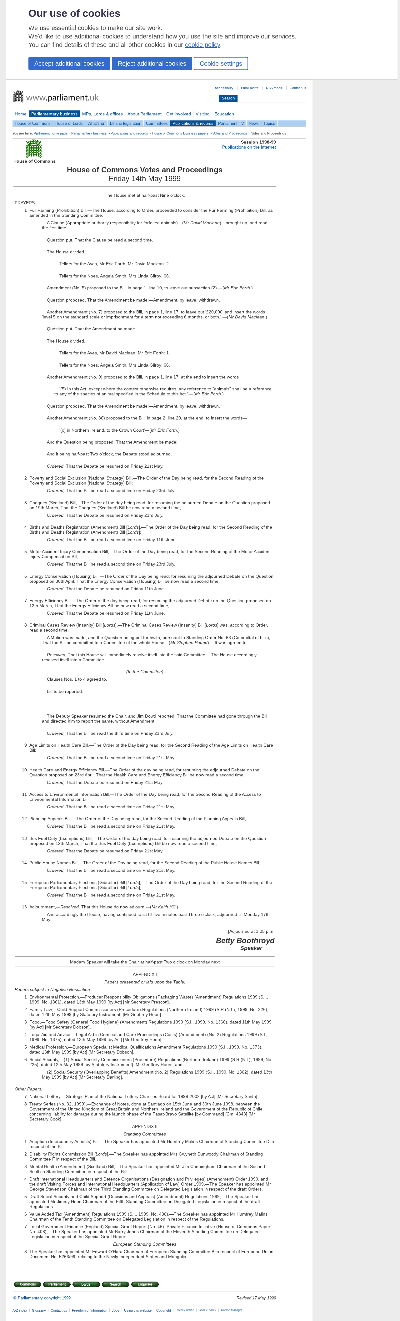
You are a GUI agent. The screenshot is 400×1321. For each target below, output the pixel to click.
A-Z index (19, 1310)
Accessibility (224, 88)
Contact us (298, 88)
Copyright (163, 1310)
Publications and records (129, 133)
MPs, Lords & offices (102, 113)
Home (21, 113)
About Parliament (145, 113)
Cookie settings (221, 63)
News (254, 123)
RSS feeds (274, 88)
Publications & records (192, 123)
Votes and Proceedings (230, 133)
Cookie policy (207, 1310)
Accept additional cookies (69, 63)
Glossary (39, 1310)
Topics (269, 123)
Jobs (115, 1310)
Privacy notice (185, 1310)
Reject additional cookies (152, 63)
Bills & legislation (125, 123)
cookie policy (202, 44)
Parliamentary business (54, 113)
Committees (157, 123)
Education (224, 113)
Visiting (203, 113)
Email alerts (249, 88)
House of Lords (69, 123)
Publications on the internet (249, 147)
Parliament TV (231, 123)
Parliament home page (51, 133)
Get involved (178, 113)
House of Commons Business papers (180, 133)
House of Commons (33, 123)
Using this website (138, 1310)
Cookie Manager (231, 1310)
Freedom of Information (89, 1310)
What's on (96, 123)
